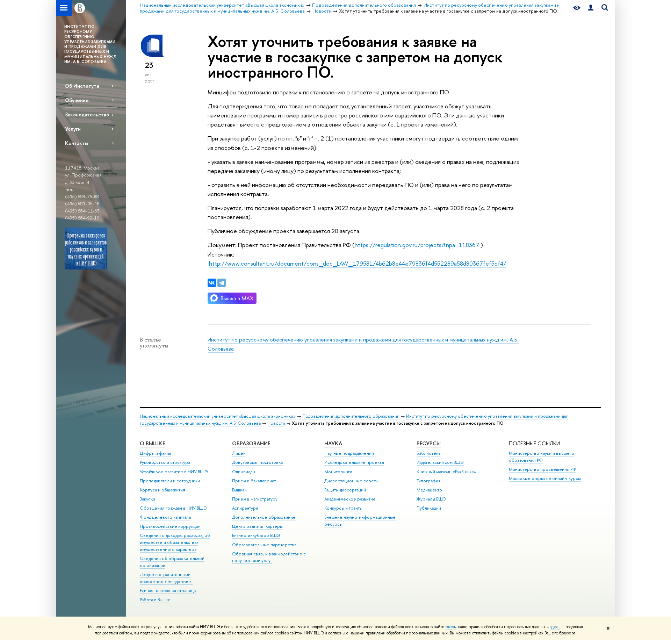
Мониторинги (338, 472)
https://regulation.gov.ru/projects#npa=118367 (417, 245)
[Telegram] (221, 283)
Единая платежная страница (168, 591)
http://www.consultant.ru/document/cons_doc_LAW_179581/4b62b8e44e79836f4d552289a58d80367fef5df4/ (357, 263)
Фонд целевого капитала (165, 517)
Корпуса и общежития (162, 490)
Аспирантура (245, 508)
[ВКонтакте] (212, 283)
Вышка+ (239, 490)
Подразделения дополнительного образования (350, 416)
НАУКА (333, 443)
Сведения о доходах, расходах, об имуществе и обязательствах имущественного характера (175, 542)
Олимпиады (243, 472)
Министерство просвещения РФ (542, 469)
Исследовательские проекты (354, 462)
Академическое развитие (350, 499)
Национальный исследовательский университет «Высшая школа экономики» (218, 416)
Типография (429, 481)
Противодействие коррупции (170, 526)
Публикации (429, 508)
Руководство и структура (165, 462)
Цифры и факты (155, 453)
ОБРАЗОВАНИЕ (251, 443)
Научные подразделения (349, 453)
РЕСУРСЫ (429, 443)
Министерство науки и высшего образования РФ (541, 456)
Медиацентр (429, 490)
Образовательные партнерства (264, 545)
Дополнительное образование (264, 517)
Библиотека (428, 453)
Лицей (239, 453)
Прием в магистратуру (254, 499)
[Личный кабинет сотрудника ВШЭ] (590, 8)
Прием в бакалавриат (254, 481)
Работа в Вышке (155, 600)
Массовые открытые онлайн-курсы (545, 478)
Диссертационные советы (351, 481)
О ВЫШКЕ (152, 443)
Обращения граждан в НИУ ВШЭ (173, 508)
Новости (276, 423)
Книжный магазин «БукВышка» (446, 472)
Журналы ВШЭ (431, 499)
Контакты (76, 143)
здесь (451, 627)
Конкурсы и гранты (343, 508)
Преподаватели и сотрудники (170, 481)
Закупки (147, 499)
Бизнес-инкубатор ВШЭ (256, 535)
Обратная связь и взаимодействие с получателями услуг (269, 557)
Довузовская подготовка (257, 462)
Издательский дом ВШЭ (440, 462)
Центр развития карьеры (257, 526)
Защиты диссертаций (345, 490)
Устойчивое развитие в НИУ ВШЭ (174, 472)
